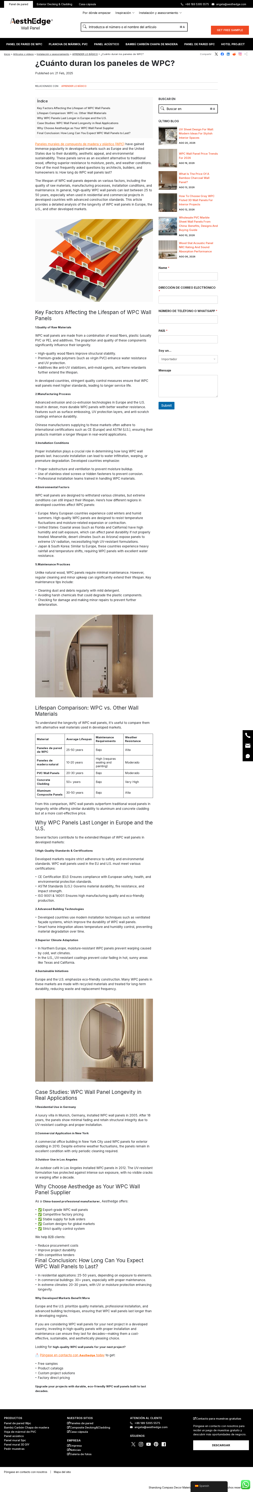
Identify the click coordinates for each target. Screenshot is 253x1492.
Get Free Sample (230, 30)
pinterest (156, 1444)
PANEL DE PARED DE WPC (24, 44)
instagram (240, 54)
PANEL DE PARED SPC (199, 44)
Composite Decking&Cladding (90, 1427)
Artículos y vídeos (23, 54)
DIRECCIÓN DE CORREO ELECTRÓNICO (187, 289)
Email (248, 746)
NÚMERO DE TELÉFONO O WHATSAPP (188, 311)
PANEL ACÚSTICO (106, 44)
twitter (216, 54)
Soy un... (165, 350)
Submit (166, 405)
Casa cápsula (87, 4)
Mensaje (165, 370)
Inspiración (123, 13)
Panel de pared (18, 4)
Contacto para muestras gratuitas (218, 1418)
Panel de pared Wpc (17, 1423)
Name (164, 268)
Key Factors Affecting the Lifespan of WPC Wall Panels (73, 108)
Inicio (7, 54)
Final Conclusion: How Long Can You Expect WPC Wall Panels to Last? (83, 133)
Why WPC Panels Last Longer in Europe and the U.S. (72, 118)
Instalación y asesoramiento (158, 13)
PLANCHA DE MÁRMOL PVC (68, 44)
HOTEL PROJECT (233, 44)
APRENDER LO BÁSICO (85, 54)
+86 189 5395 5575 (197, 4)
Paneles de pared (81, 1423)
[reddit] (3, 746)
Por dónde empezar (97, 13)
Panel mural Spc (15, 1440)
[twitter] (3, 733)
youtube (148, 1444)
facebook (222, 54)
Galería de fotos (80, 1454)
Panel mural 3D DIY (16, 1444)
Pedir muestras (14, 1449)
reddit (234, 54)
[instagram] (3, 758)
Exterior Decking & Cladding (54, 4)
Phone (248, 735)
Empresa (76, 1445)
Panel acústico (14, 1436)
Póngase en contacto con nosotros (25, 1471)
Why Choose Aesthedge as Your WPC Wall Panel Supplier (75, 128)
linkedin (228, 54)
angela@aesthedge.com (231, 4)
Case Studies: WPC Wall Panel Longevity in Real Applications (77, 123)
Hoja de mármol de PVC (20, 1431)
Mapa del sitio (62, 1471)
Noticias (75, 1450)
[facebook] (3, 739)
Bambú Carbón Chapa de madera (152, 44)
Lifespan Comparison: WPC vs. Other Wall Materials (71, 113)
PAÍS (163, 331)
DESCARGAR (221, 1445)
